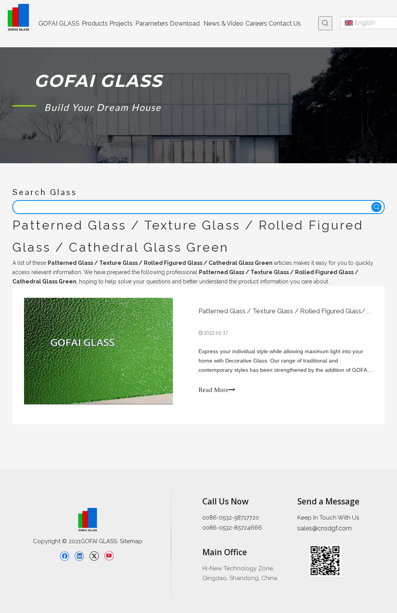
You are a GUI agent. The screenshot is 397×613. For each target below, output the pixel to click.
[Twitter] (94, 556)
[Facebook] (64, 556)
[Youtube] (109, 556)
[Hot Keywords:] (325, 23)
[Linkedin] (79, 556)
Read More (213, 390)
